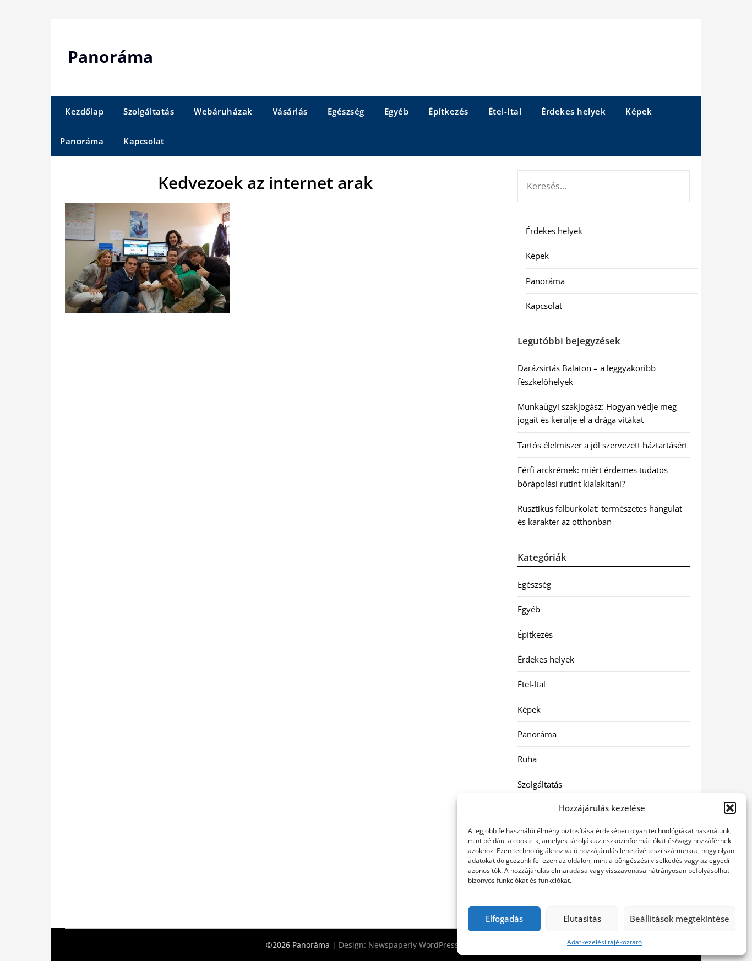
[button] (729, 807)
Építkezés (448, 111)
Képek (638, 111)
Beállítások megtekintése (679, 918)
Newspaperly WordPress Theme (427, 945)
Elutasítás (582, 918)
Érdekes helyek (573, 111)
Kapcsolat (144, 140)
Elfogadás (504, 918)
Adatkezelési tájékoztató (604, 942)
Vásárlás (290, 111)
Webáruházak (223, 111)
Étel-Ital (505, 111)
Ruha (527, 758)
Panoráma (110, 56)
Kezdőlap (84, 111)
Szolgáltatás (148, 111)
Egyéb (396, 111)
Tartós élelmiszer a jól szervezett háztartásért (602, 444)
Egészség (346, 111)
